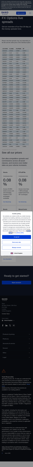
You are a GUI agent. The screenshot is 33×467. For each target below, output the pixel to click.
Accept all (16, 237)
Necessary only (16, 242)
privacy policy (24, 232)
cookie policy (12, 232)
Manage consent (16, 247)
